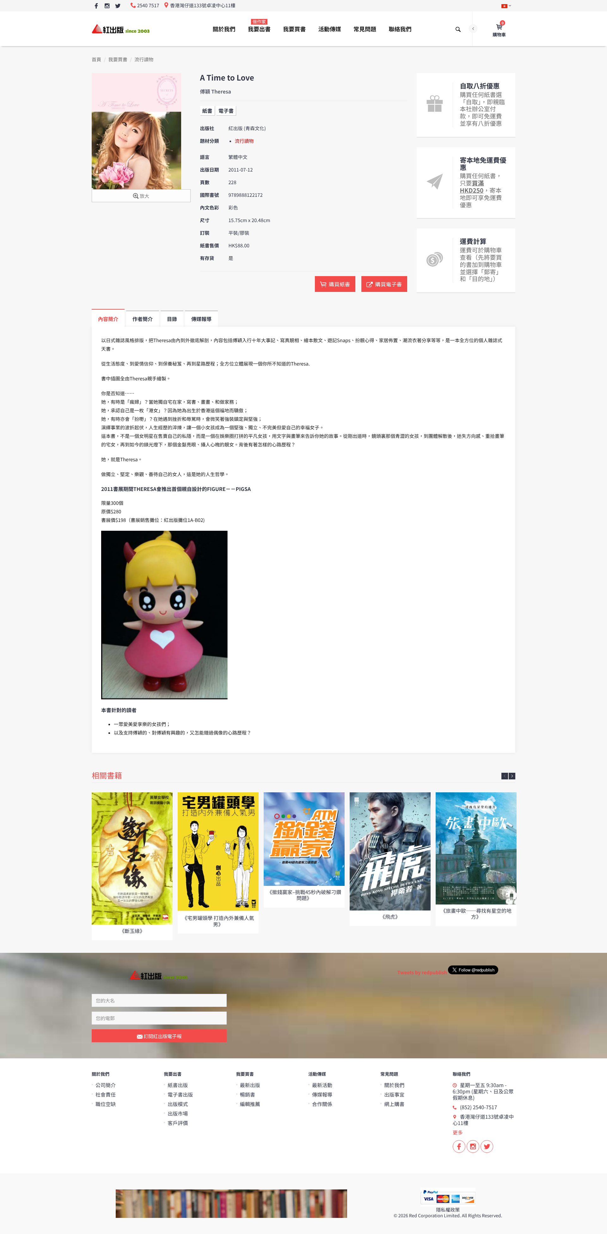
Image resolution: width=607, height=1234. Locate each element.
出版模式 (178, 1104)
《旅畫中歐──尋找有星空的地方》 (476, 913)
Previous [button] (504, 776)
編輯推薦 (250, 1104)
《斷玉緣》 (132, 931)
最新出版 (250, 1085)
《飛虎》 (390, 916)
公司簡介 (105, 1085)
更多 (458, 1132)
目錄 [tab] (172, 319)
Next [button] (512, 776)
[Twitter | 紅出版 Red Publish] (117, 6)
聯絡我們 (400, 29)
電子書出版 (180, 1094)
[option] (132, 866)
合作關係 (322, 1104)
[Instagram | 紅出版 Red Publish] (107, 6)
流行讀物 (143, 59)
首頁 (96, 59)
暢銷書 (247, 1094)
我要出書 (259, 26)
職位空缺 (105, 1104)
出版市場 (178, 1113)
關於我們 (224, 29)
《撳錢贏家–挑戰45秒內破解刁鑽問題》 (304, 895)
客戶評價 (178, 1123)
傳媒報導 (322, 1094)
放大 (144, 196)
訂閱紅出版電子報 (162, 1036)
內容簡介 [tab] (108, 319)
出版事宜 (394, 1094)
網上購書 (394, 1104)
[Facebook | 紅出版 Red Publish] (96, 6)
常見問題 (364, 29)
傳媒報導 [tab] (201, 319)
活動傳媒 (329, 29)
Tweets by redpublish (422, 972)
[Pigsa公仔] (164, 615)
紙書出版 (178, 1085)
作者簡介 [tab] (142, 319)
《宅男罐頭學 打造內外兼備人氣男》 (218, 921)
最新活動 (322, 1085)
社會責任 (105, 1094)
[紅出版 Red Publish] (121, 28)
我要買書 (294, 29)
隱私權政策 (448, 1210)
